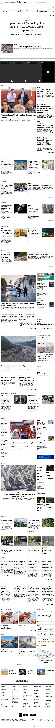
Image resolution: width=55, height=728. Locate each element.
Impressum (12, 719)
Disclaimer (7, 719)
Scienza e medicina (49, 688)
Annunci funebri (3, 720)
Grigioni (2, 695)
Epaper (45, 2)
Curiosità (36, 697)
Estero (2, 701)
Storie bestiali (37, 696)
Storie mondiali (15, 698)
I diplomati (36, 702)
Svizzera (3, 697)
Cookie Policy (16, 720)
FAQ (18, 719)
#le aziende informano (47, 698)
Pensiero (25, 689)
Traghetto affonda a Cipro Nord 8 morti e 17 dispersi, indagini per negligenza (43, 10)
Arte (13, 706)
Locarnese (3, 691)
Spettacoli (25, 686)
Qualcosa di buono (49, 691)
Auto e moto (36, 700)
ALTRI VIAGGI (32, 655)
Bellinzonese (3, 689)
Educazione (47, 689)
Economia (25, 699)
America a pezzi (4, 706)
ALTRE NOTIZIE (31, 328)
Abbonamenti (3, 719)
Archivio (47, 703)
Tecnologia (36, 695)
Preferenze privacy (23, 720)
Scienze (24, 691)
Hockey (13, 688)
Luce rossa (14, 701)
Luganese (3, 692)
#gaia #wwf (47, 695)
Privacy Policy (9, 720)
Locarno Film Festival (27, 695)
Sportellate (14, 699)
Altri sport (14, 696)
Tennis (13, 693)
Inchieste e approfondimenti (37, 692)
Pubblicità (21, 719)
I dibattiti (36, 688)
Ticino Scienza (48, 686)
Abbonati (40, 2)
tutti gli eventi (49, 343)
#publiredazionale (48, 696)
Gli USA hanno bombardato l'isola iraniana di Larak (7, 10)
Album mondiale (15, 702)
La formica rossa (26, 706)
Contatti (16, 719)
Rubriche (36, 690)
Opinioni (25, 701)
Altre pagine (48, 700)
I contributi (25, 707)
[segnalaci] (36, 2)
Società (24, 692)
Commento (25, 703)
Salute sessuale (37, 706)
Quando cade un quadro (37, 703)
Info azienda (47, 706)
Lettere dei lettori (37, 686)
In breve (47, 704)
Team (46, 707)
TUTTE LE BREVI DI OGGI (47, 328)
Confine (2, 703)
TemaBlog (47, 693)
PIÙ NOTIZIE (50, 152)
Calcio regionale (15, 691)
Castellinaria (25, 696)
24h (46, 701)
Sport (13, 686)
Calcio (13, 689)
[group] (9, 11)
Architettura (36, 699)
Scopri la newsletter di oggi (43, 337)
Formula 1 (14, 695)
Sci (12, 692)
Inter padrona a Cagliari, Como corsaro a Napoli (26, 10)
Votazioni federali (4, 699)
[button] (53, 72)
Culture (14, 705)
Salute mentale (37, 705)
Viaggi (35, 693)
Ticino (2, 688)
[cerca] (32, 2)
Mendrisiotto (3, 693)
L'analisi (24, 704)
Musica (24, 693)
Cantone (3, 686)
